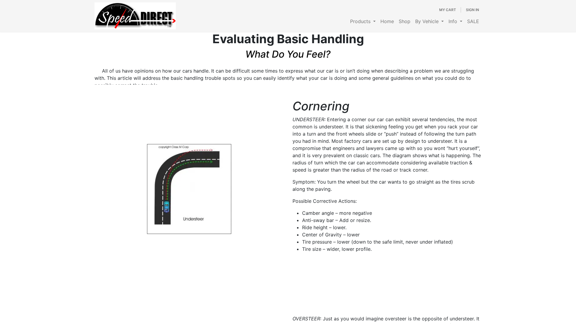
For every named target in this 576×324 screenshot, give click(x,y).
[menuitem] (363, 21)
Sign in (472, 10)
